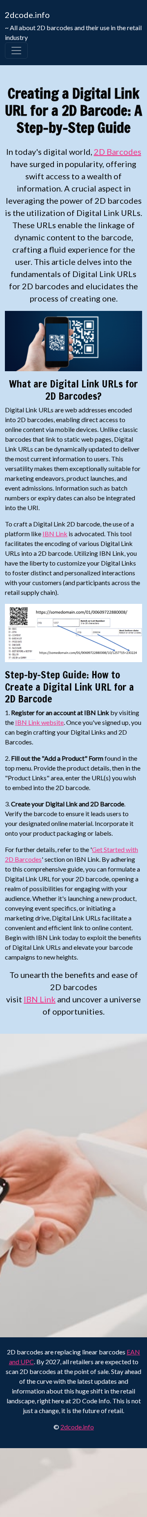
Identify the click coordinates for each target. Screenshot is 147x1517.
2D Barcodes (117, 151)
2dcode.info (27, 15)
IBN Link (54, 533)
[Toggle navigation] (16, 50)
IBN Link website (39, 722)
